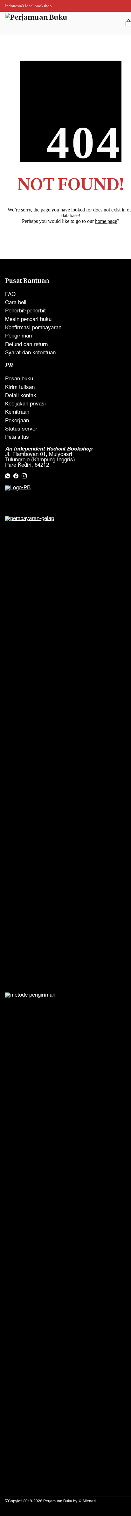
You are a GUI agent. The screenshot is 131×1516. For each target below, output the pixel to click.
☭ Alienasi (87, 1501)
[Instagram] (24, 475)
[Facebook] (15, 475)
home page (106, 221)
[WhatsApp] (7, 475)
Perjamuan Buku (57, 1501)
